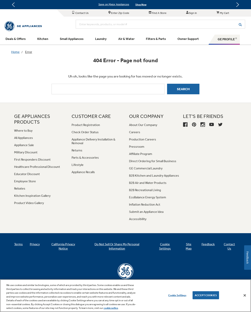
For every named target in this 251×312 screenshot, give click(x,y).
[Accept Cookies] (244, 295)
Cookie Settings (177, 295)
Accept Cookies (206, 295)
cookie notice (111, 308)
